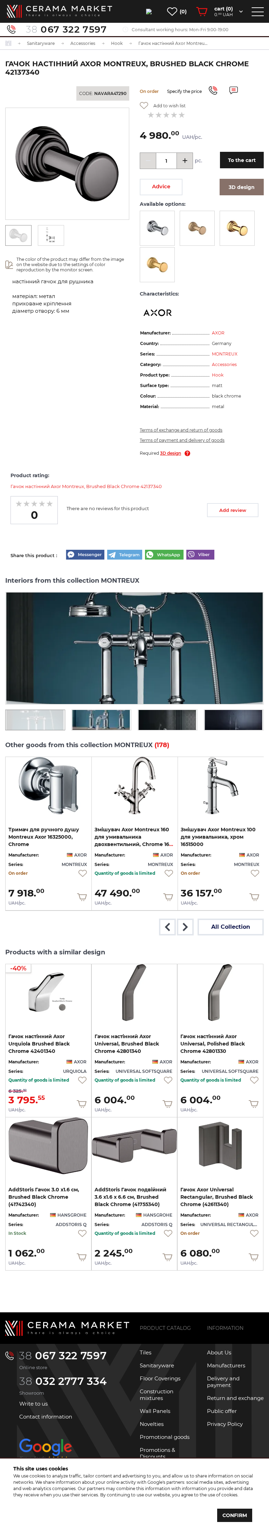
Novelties (152, 1424)
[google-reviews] (45, 1455)
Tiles (145, 1352)
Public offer (222, 1411)
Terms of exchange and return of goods (181, 430)
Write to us (33, 1403)
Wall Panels (155, 1411)
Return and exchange (235, 1398)
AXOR (218, 333)
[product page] (48, 785)
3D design (170, 453)
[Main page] (67, 1328)
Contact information (45, 1416)
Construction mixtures (156, 1394)
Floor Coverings (160, 1378)
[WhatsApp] (164, 555)
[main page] (59, 11)
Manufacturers (226, 1365)
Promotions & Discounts (157, 1453)
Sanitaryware (157, 1365)
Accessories (224, 364)
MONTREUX (224, 354)
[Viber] (200, 555)
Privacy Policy (225, 1424)
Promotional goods (164, 1437)
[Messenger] (85, 555)
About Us (219, 1352)
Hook (217, 375)
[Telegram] (124, 555)
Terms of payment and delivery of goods (182, 440)
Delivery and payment (223, 1381)
